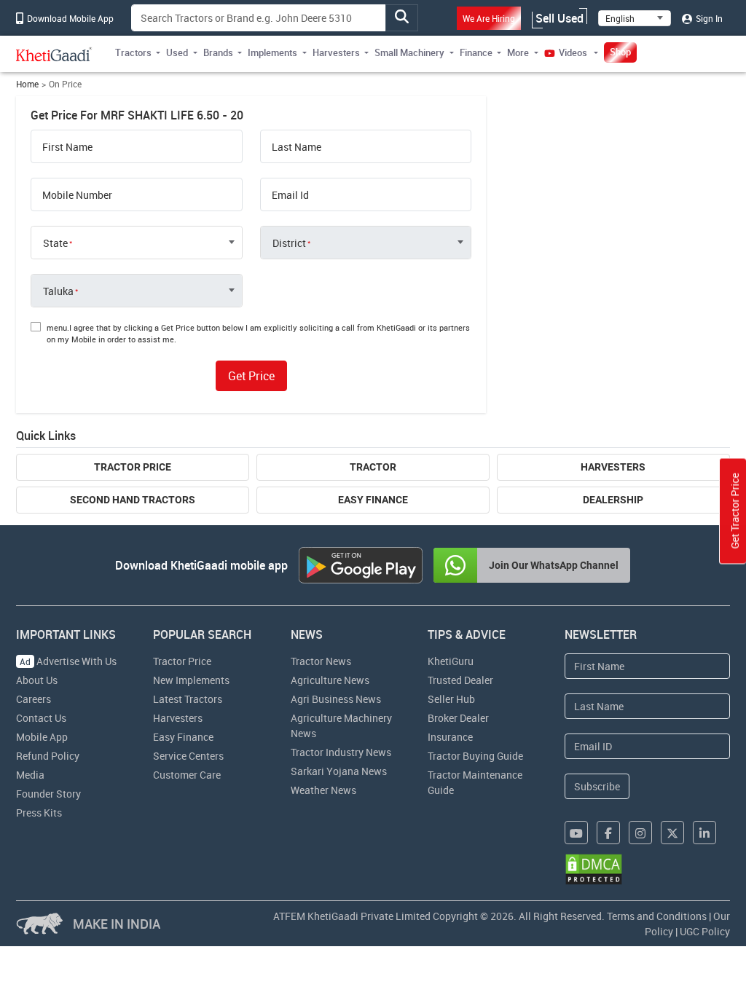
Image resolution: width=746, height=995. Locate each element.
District (289, 243)
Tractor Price (132, 467)
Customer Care (187, 775)
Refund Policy (47, 756)
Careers (33, 699)
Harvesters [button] (336, 52)
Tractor (373, 467)
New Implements (191, 680)
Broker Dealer (458, 718)
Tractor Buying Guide (475, 756)
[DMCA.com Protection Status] (594, 869)
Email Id (290, 195)
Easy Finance (373, 500)
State (55, 243)
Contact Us (41, 718)
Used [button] (177, 52)
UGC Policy (705, 931)
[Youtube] (576, 832)
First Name (67, 147)
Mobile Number (77, 195)
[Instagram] (640, 832)
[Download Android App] (361, 565)
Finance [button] (476, 52)
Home (27, 84)
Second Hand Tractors (132, 500)
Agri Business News (336, 699)
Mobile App (42, 737)
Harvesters (613, 467)
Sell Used (559, 18)
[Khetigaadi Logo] (54, 53)
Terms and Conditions (657, 916)
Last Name (296, 147)
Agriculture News (330, 680)
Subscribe (597, 786)
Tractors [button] (133, 52)
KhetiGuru (451, 661)
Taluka (58, 291)
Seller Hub (451, 699)
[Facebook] (608, 832)
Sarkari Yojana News (339, 771)
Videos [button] (573, 52)
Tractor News (321, 661)
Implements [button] (272, 52)
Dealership (613, 500)
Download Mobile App (69, 18)
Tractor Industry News (341, 752)
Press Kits (39, 812)
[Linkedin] (704, 832)
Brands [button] (218, 52)
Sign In (708, 18)
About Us (37, 680)
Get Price (251, 376)
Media (30, 775)
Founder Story (48, 794)
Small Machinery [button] (409, 52)
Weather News (323, 790)
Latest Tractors (187, 699)
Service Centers (188, 756)
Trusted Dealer (460, 680)
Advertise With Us (68, 661)
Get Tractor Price (735, 511)
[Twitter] (672, 832)
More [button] (518, 52)
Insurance (450, 737)
